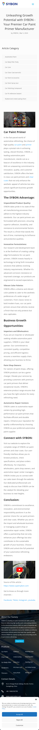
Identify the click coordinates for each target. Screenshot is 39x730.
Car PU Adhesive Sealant (13, 93)
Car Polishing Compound (13, 88)
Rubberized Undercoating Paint (15, 99)
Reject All (19, 720)
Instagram (23, 600)
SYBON (15, 33)
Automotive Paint (10, 57)
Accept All (19, 714)
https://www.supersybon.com (16, 586)
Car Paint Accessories (12, 78)
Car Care (8, 67)
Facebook (8, 600)
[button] (36, 699)
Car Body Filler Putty (11, 62)
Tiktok (15, 600)
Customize (19, 725)
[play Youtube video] (19, 570)
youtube (31, 600)
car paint (18, 144)
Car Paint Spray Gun (11, 83)
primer (29, 144)
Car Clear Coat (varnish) (13, 72)
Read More (19, 641)
